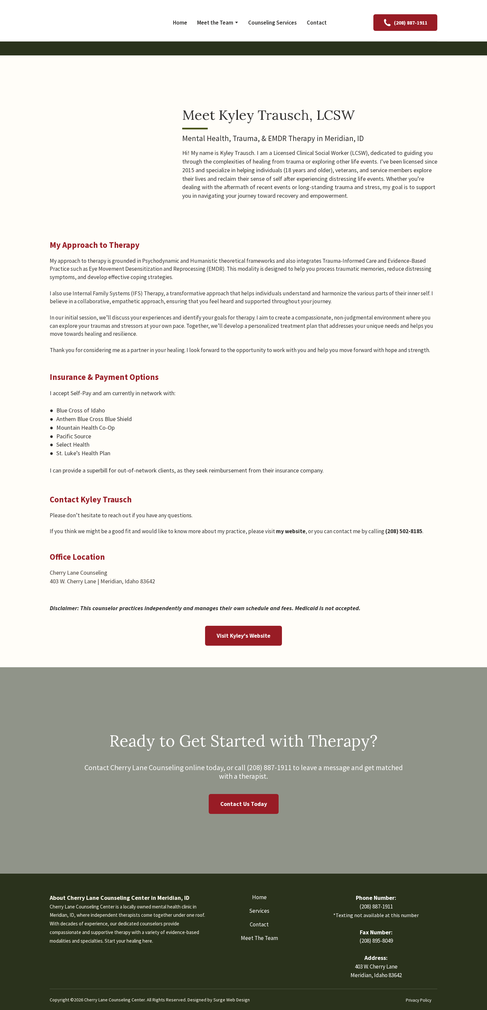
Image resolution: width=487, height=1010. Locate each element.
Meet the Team (215, 22)
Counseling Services (272, 22)
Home (180, 22)
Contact (317, 22)
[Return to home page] (92, 22)
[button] (405, 22)
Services (259, 910)
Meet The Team (259, 938)
